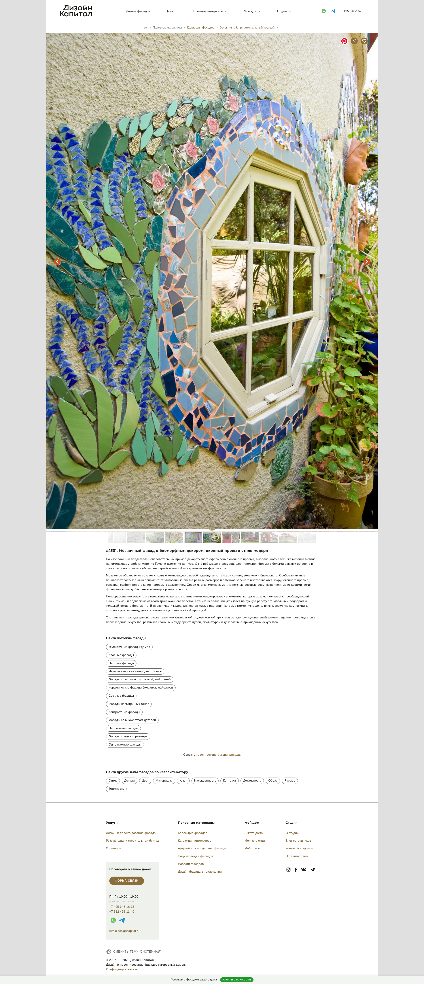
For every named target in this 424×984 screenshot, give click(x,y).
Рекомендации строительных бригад (132, 840)
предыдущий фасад (57, 261)
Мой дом (250, 11)
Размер (289, 780)
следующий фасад (366, 261)
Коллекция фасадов (192, 833)
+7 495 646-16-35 (351, 11)
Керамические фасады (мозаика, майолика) (141, 687)
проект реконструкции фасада (218, 754)
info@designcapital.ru (124, 931)
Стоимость (113, 848)
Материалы (164, 780)
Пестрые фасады (121, 663)
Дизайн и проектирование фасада (131, 833)
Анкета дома (253, 833)
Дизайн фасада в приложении (200, 871)
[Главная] (145, 27)
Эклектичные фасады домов (129, 646)
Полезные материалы (207, 11)
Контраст (229, 780)
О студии (292, 833)
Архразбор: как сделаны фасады (202, 848)
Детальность (252, 780)
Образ (272, 780)
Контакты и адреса (299, 848)
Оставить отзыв (297, 856)
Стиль (113, 780)
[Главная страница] (77, 15)
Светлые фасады (121, 695)
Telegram (313, 870)
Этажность (116, 788)
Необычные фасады (123, 728)
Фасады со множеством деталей (132, 720)
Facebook (296, 870)
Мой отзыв (252, 848)
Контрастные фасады (124, 712)
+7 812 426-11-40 (121, 911)
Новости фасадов (191, 864)
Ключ (183, 780)
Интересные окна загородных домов (135, 671)
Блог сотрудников (298, 840)
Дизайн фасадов (138, 11)
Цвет (145, 780)
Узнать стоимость (236, 979)
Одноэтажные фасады (125, 744)
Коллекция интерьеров (194, 840)
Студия (282, 11)
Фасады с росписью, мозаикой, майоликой (140, 679)
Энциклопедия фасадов (195, 856)
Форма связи (126, 880)
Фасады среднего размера (128, 736)
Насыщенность (205, 780)
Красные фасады (121, 655)
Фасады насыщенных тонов (129, 704)
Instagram (289, 870)
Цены (170, 11)
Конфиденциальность (122, 969)
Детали (129, 780)
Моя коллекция (255, 840)
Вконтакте (304, 870)
